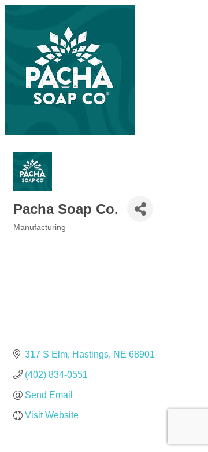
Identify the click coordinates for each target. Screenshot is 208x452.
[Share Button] (140, 209)
